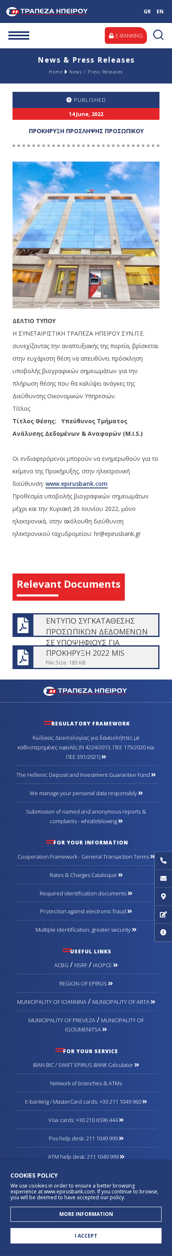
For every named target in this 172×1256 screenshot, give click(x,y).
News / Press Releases (96, 72)
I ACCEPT (86, 1235)
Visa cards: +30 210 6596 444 (83, 1120)
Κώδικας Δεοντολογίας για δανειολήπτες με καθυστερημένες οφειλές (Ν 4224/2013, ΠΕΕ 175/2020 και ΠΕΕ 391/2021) (86, 747)
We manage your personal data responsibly (84, 793)
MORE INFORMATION (86, 1214)
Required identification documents (84, 893)
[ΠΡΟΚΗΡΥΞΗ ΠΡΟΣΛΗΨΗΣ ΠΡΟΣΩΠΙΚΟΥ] (86, 235)
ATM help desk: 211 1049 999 (84, 1156)
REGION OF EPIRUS (83, 983)
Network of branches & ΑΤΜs (86, 1083)
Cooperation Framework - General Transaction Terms (84, 856)
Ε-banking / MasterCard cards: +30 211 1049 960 (83, 1101)
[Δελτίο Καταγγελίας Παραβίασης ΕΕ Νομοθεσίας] (163, 933)
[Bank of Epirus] (86, 690)
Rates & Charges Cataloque (84, 875)
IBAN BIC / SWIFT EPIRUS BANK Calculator (83, 1065)
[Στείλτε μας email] (163, 879)
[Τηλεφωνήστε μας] (163, 861)
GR (147, 11)
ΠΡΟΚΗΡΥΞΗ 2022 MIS (85, 657)
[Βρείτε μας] (163, 897)
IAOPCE (103, 965)
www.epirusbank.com (77, 484)
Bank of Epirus (60, 11)
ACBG (61, 965)
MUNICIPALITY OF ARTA (121, 1002)
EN (160, 11)
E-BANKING (128, 35)
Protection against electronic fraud (83, 911)
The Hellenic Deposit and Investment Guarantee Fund (83, 774)
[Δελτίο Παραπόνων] (163, 915)
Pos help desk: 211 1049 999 (84, 1138)
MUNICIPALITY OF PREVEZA (61, 1020)
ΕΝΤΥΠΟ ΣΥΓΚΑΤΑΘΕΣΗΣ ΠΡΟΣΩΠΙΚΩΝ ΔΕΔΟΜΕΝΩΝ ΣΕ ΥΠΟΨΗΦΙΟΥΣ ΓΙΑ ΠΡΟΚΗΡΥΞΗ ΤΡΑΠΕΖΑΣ (85, 625)
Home (56, 72)
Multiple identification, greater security (83, 929)
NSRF (80, 965)
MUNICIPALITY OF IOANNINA (51, 1002)
